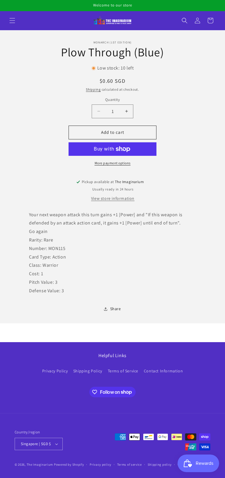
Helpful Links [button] (112, 356)
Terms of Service (123, 371)
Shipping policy (160, 464)
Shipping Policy (87, 371)
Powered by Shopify (69, 464)
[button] (12, 20)
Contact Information (163, 371)
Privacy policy (100, 464)
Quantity (112, 99)
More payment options (113, 163)
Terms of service (129, 464)
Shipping (93, 89)
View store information (112, 198)
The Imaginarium (40, 464)
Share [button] (115, 308)
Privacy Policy (55, 371)
